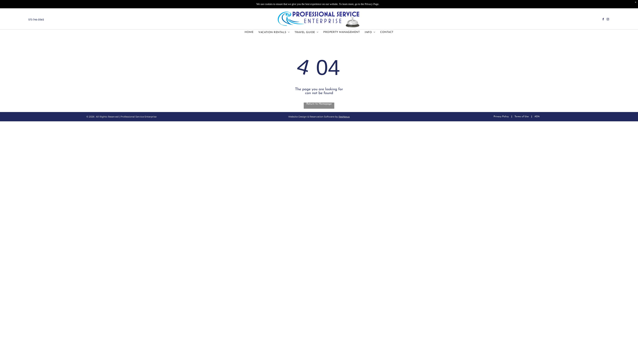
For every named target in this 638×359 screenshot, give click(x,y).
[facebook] (603, 19)
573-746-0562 (36, 19)
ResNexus (344, 116)
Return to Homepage (319, 104)
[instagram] (608, 19)
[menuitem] (249, 32)
